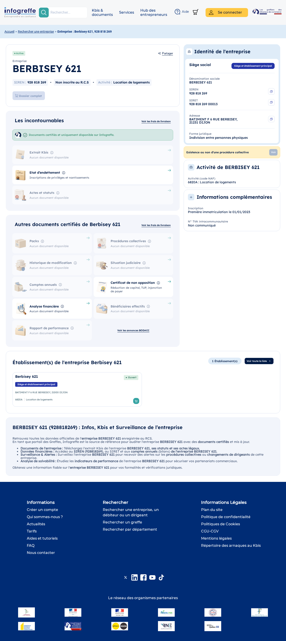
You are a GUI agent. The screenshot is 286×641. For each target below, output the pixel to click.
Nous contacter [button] (41, 553)
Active (19, 53)
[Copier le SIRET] (271, 102)
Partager (167, 53)
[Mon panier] (195, 12)
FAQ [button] (30, 545)
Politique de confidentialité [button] (225, 517)
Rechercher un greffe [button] (122, 522)
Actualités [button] (36, 524)
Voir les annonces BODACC (133, 330)
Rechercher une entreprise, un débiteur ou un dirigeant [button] (131, 512)
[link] (77, 389)
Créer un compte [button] (42, 510)
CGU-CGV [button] (210, 531)
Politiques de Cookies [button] (220, 524)
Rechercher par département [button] (130, 529)
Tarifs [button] (32, 531)
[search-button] (44, 12)
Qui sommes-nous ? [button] (45, 517)
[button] (102, 12)
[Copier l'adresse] (271, 119)
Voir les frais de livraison (156, 121)
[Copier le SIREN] (271, 91)
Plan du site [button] (212, 510)
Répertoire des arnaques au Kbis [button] (231, 545)
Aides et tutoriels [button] (42, 538)
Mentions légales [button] (216, 538)
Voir (273, 152)
